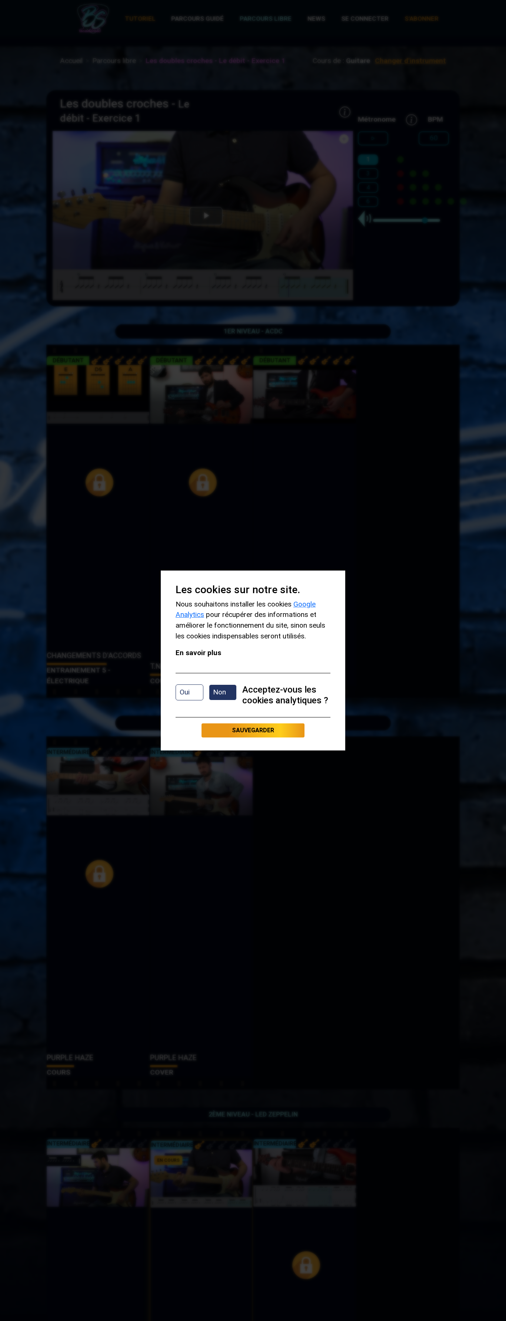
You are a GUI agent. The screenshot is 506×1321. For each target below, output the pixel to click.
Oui (185, 692)
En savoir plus (198, 652)
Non (219, 692)
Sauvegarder (253, 730)
